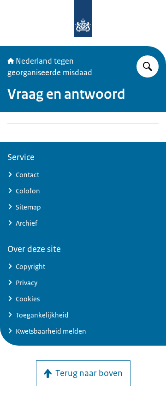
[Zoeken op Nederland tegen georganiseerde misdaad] (147, 66)
